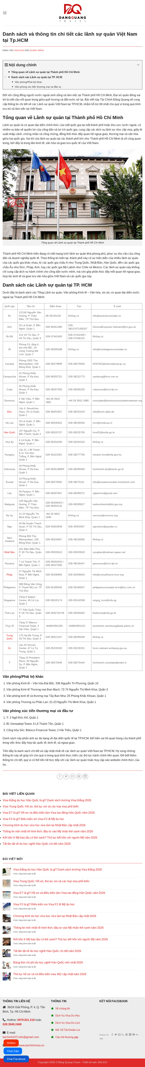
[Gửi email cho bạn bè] (73, 776)
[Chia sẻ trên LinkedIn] (85, 776)
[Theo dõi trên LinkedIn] (130, 1034)
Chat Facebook (16, 1058)
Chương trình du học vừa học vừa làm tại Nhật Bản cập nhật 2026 (44, 825)
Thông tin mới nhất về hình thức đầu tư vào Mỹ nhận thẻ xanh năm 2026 (48, 831)
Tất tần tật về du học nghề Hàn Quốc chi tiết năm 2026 (37, 843)
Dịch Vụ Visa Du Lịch (67, 1022)
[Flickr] (137, 1034)
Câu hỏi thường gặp (66, 1037)
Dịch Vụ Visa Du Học (67, 1015)
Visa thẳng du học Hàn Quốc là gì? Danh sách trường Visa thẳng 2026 (47, 800)
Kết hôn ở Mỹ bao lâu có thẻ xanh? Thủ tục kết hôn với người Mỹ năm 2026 (50, 837)
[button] (5, 12)
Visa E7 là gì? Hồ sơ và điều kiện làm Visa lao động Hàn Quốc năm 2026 (49, 812)
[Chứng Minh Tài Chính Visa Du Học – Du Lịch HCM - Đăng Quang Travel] (72, 13)
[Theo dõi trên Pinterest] (126, 1034)
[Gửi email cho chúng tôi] (119, 1034)
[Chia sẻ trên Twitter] (66, 776)
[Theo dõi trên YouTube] (133, 1034)
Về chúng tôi (62, 1008)
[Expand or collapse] (138, 65)
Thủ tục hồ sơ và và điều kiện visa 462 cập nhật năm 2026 (49, 974)
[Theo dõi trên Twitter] (116, 1034)
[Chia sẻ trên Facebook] (60, 776)
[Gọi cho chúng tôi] (123, 1034)
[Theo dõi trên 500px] (101, 1038)
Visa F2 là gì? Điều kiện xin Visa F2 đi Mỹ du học (33, 819)
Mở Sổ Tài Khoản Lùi (67, 1029)
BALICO (102, 1062)
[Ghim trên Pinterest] (79, 776)
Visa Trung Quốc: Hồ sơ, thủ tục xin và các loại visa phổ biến (41, 806)
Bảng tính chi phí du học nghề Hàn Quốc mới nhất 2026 (48, 962)
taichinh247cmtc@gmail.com (21, 1037)
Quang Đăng (37, 50)
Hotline (11, 1042)
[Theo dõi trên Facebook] (112, 1034)
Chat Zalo (13, 1051)
